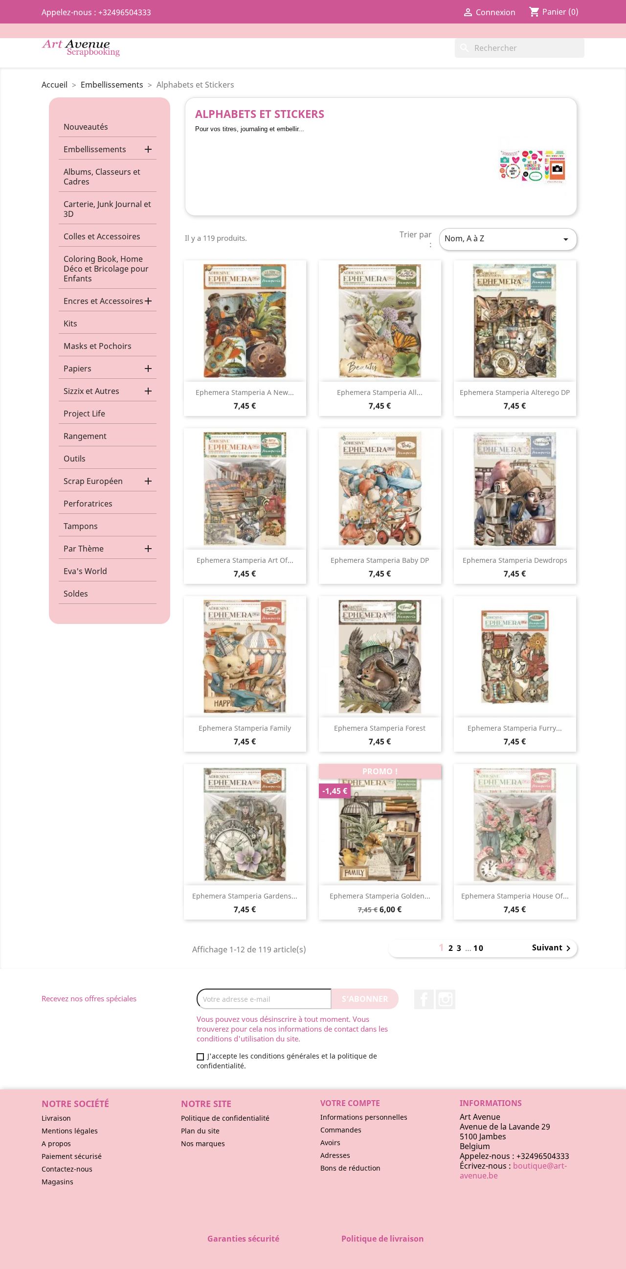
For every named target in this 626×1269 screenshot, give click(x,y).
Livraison (56, 1118)
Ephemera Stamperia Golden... (380, 895)
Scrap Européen (93, 481)
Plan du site (200, 1130)
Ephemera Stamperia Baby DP (380, 560)
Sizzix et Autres (91, 391)
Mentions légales (70, 1130)
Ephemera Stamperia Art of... (245, 560)
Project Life (84, 413)
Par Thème (84, 548)
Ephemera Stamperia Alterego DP (515, 392)
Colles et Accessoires (102, 236)
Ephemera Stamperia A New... (245, 392)
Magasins (57, 1181)
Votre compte (350, 1103)
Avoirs (330, 1142)
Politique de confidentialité (225, 1118)
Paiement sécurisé (72, 1156)
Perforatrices (88, 503)
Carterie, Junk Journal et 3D (107, 209)
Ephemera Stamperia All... (380, 392)
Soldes (76, 593)
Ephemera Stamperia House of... (515, 895)
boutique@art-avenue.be (513, 1170)
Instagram (445, 999)
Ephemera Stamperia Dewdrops (515, 560)
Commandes (340, 1129)
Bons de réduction (350, 1168)
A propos (56, 1143)
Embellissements (95, 149)
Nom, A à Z (508, 239)
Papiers (77, 368)
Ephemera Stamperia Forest (379, 728)
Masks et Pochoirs (98, 346)
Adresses (335, 1155)
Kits (70, 323)
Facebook (424, 999)
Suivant (553, 948)
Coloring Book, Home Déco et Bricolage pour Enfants (106, 269)
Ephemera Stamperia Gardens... (244, 895)
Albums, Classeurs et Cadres (102, 176)
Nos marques (203, 1143)
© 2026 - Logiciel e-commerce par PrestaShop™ (313, 1256)
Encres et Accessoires (103, 301)
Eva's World (85, 571)
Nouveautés (86, 126)
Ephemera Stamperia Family (245, 728)
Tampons (81, 526)
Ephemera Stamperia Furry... (515, 728)
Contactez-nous (67, 1169)
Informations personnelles (363, 1117)
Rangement (85, 436)
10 (478, 948)
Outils (75, 458)
